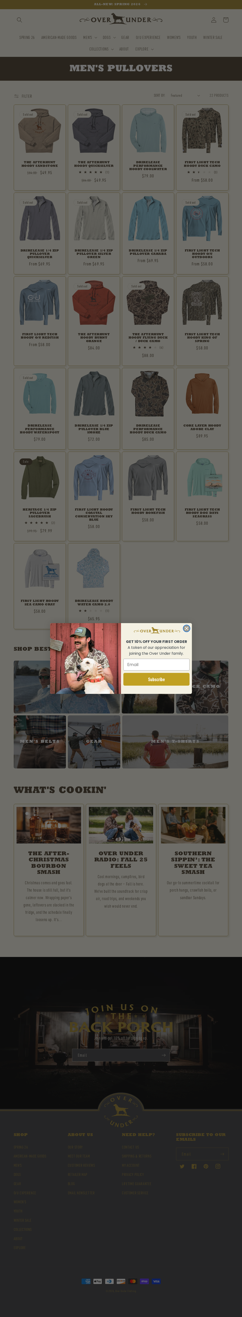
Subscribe (156, 679)
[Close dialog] (186, 628)
